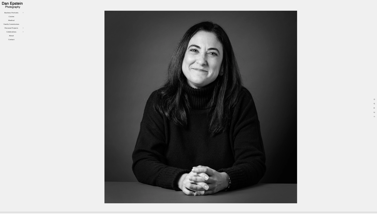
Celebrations (11, 32)
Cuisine (11, 16)
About (11, 36)
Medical (11, 20)
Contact (11, 39)
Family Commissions (11, 24)
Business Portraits (11, 13)
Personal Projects (11, 28)
